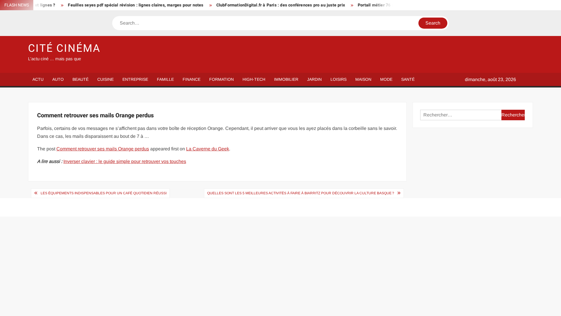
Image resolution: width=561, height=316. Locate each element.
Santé (408, 79)
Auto (58, 79)
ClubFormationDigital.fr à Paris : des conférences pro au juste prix (273, 5)
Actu (38, 79)
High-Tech (254, 79)
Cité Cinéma (64, 48)
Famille (165, 79)
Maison (363, 79)
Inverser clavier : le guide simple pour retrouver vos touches (124, 161)
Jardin (314, 79)
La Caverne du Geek (207, 148)
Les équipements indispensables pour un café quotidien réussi (104, 193)
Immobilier (286, 79)
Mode (386, 79)
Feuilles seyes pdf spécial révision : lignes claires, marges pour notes (128, 5)
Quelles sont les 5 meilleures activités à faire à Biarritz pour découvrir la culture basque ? (300, 193)
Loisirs (338, 79)
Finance (191, 79)
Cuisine (105, 79)
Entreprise (135, 79)
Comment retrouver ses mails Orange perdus (102, 148)
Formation (221, 79)
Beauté (80, 79)
